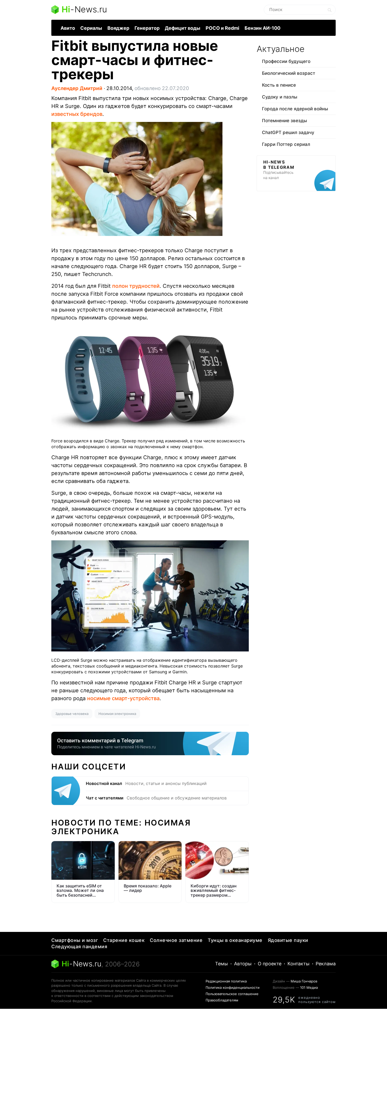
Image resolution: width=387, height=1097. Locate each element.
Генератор (147, 28)
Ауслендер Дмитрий (76, 88)
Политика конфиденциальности (233, 987)
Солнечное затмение (176, 940)
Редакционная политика (226, 981)
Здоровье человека (71, 713)
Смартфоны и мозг (74, 940)
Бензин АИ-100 (262, 28)
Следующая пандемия (79, 946)
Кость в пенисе (279, 85)
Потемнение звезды (284, 120)
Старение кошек (124, 940)
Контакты (298, 963)
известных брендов (76, 114)
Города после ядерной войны (295, 108)
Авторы (243, 963)
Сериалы (91, 28)
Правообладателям (222, 1000)
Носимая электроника (117, 713)
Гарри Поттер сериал (286, 144)
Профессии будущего (286, 61)
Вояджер (118, 28)
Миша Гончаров (304, 981)
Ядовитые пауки (288, 940)
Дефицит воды (182, 28)
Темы (221, 963)
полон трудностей (136, 286)
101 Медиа (309, 987)
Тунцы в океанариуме (235, 940)
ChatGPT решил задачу (288, 132)
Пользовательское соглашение (232, 994)
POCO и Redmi (222, 28)
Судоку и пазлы (279, 97)
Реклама (326, 963)
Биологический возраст (288, 73)
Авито (68, 28)
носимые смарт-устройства (123, 698)
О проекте (269, 963)
